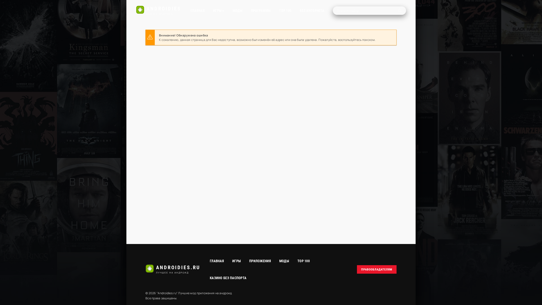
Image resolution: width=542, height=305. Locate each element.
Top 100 (303, 261)
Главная (198, 11)
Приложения (260, 261)
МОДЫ (237, 11)
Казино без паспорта (228, 278)
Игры (236, 261)
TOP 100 (285, 11)
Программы (261, 11)
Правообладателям (376, 269)
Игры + (218, 11)
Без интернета (312, 11)
